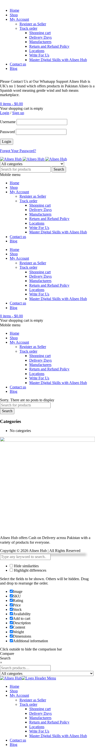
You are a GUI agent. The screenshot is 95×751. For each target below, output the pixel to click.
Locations (36, 51)
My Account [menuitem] (19, 695)
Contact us (18, 64)
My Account (19, 19)
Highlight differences (29, 570)
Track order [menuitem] (28, 704)
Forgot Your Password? (18, 151)
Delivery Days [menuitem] (40, 713)
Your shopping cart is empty (21, 108)
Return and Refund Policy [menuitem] (49, 722)
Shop (14, 15)
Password (7, 132)
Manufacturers (40, 42)
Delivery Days (40, 37)
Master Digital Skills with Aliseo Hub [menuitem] (58, 736)
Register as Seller (32, 24)
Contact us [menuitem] (18, 740)
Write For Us (39, 55)
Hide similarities (26, 566)
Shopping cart (40, 33)
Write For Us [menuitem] (39, 731)
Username (8, 122)
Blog (13, 68)
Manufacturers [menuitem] (40, 718)
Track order (28, 28)
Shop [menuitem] (14, 691)
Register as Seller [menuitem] (32, 700)
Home (14, 10)
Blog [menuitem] (13, 744)
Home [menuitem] (14, 686)
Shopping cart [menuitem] (40, 709)
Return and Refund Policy (49, 46)
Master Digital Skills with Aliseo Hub (58, 60)
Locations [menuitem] (36, 727)
